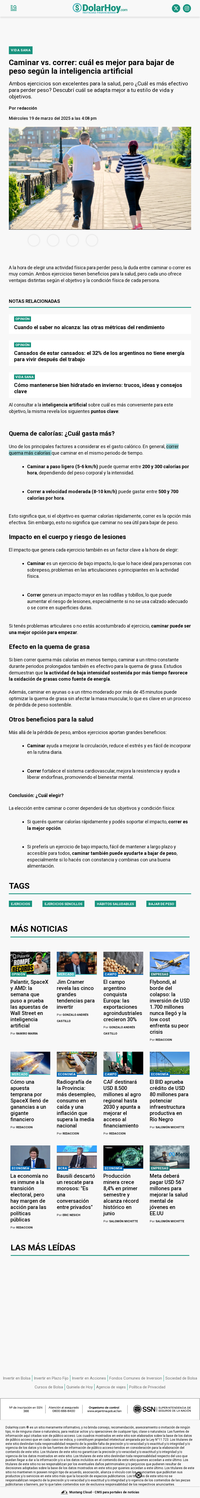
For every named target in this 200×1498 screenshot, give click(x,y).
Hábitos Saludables (115, 904)
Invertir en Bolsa (16, 1378)
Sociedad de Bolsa (181, 1378)
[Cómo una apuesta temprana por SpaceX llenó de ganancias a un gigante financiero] (30, 1063)
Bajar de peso (161, 904)
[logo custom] (100, 8)
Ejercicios (20, 904)
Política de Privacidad (147, 1387)
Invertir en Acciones (89, 1378)
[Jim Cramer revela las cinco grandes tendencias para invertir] (77, 963)
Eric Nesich (68, 1215)
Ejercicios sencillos (63, 904)
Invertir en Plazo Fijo (51, 1378)
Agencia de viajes (111, 1387)
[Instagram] (187, 8)
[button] (13, 8)
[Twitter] (176, 8)
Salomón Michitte (167, 1127)
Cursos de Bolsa (49, 1387)
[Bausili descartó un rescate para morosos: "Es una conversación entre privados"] (77, 1156)
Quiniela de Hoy (79, 1387)
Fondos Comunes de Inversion (135, 1378)
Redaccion (161, 1040)
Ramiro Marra (24, 1033)
